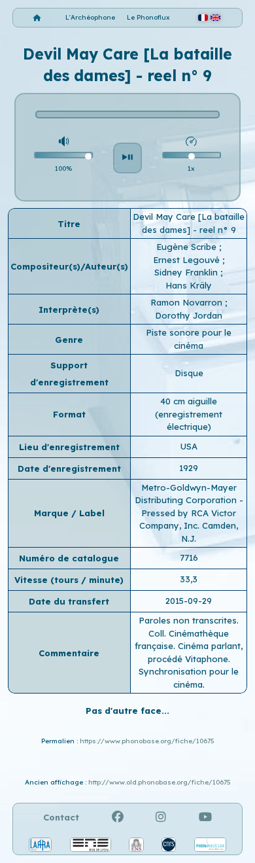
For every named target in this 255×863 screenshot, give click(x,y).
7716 (189, 557)
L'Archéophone (90, 17)
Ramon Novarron (187, 302)
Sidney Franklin (187, 272)
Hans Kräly (188, 285)
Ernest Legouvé (187, 260)
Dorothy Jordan (188, 315)
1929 (188, 468)
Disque (189, 373)
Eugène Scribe (187, 246)
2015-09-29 (188, 600)
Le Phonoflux (148, 17)
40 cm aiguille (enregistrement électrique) (188, 414)
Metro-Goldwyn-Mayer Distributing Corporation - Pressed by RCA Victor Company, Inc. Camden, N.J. (189, 513)
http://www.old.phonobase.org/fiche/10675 (159, 782)
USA (188, 446)
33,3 (188, 579)
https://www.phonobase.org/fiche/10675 (147, 741)
